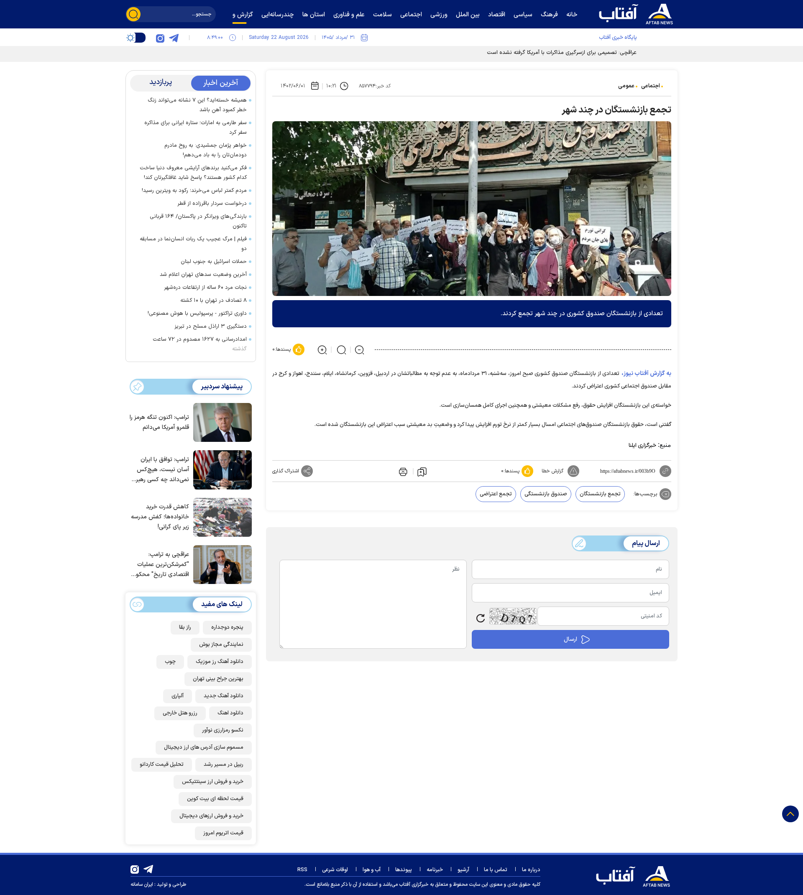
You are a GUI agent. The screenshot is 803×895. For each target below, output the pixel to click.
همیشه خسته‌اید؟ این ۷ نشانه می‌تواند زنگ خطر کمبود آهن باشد (197, 105)
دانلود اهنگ (230, 713)
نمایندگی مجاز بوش (221, 644)
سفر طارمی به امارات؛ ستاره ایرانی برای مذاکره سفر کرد (195, 128)
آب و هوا (372, 870)
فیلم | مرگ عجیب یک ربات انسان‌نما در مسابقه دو (193, 244)
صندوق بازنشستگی (545, 494)
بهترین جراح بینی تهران (218, 679)
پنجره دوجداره (227, 627)
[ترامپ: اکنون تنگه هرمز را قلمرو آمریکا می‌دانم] (220, 421)
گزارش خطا (552, 471)
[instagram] (160, 38)
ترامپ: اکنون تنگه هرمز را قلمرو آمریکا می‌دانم (159, 422)
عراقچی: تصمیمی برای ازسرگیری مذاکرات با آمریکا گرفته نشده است (562, 52)
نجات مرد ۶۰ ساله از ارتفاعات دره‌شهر (205, 287)
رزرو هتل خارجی (180, 713)
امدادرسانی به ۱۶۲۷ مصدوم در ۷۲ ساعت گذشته (200, 344)
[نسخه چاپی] (402, 471)
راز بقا (185, 627)
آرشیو (463, 870)
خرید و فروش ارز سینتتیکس (212, 782)
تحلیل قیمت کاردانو (162, 764)
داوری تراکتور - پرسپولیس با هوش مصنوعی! (197, 313)
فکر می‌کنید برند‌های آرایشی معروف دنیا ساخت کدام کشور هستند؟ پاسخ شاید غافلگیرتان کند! (193, 173)
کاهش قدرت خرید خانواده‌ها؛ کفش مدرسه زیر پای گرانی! (160, 516)
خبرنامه (435, 870)
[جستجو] (133, 14)
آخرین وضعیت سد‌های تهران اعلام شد (203, 274)
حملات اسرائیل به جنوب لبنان (214, 262)
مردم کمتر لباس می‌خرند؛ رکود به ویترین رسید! (194, 190)
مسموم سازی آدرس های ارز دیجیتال (203, 747)
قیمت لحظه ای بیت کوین (215, 799)
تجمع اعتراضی (496, 494)
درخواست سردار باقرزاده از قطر (212, 203)
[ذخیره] (422, 472)
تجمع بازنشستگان (600, 494)
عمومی (626, 86)
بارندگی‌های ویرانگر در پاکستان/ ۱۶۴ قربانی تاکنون (198, 221)
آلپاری (177, 696)
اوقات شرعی (335, 870)
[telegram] (174, 37)
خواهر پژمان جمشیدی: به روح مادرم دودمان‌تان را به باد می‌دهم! (205, 150)
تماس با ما (495, 870)
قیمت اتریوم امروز (223, 833)
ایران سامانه (141, 884)
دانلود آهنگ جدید (223, 696)
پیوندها (403, 870)
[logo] (638, 13)
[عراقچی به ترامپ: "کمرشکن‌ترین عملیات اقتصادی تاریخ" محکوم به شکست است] (220, 564)
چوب (170, 662)
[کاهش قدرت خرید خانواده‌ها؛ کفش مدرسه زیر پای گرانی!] (220, 516)
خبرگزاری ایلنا (642, 445)
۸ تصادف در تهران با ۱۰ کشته (213, 300)
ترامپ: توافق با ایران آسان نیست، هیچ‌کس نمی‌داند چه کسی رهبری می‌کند (160, 470)
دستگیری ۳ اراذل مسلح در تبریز (210, 326)
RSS (302, 870)
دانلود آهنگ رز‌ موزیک (219, 662)
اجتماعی (650, 86)
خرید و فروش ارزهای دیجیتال (211, 816)
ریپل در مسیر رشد (223, 764)
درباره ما (531, 870)
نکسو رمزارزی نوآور (222, 730)
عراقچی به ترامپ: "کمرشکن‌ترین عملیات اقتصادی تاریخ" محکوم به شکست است (160, 565)
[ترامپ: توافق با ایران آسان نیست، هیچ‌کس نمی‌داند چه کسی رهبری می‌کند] (220, 469)
